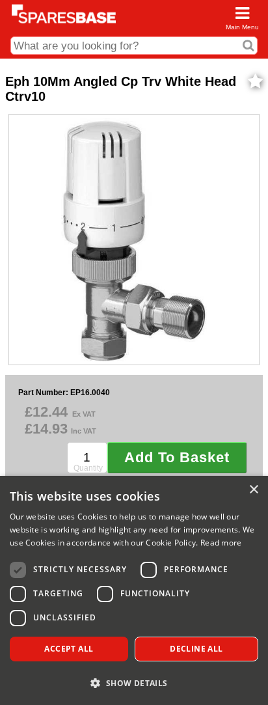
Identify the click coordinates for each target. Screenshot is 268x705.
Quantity (88, 468)
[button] (134, 682)
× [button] (253, 490)
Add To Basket (177, 457)
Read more (221, 542)
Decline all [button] (196, 648)
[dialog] (134, 590)
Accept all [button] (68, 648)
